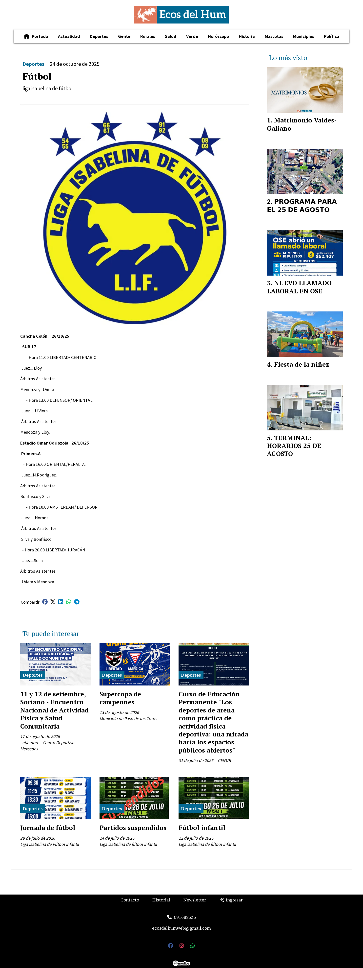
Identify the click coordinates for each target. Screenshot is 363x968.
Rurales (147, 36)
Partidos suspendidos (133, 827)
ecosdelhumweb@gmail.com (181, 928)
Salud (170, 36)
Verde (192, 36)
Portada (40, 36)
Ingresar (233, 900)
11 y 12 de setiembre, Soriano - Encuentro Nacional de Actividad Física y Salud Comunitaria (54, 710)
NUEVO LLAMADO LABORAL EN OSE (299, 287)
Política (331, 36)
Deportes (99, 36)
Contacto (130, 900)
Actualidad (69, 36)
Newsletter (194, 900)
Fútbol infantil (202, 827)
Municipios (303, 36)
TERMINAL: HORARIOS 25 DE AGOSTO (294, 445)
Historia (247, 36)
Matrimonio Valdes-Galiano (302, 124)
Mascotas (274, 36)
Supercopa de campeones (120, 698)
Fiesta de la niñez (301, 364)
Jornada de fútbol (47, 827)
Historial (161, 900)
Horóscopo (218, 36)
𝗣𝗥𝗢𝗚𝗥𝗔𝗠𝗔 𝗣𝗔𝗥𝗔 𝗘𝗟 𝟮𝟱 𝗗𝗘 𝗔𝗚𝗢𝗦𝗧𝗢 (302, 205)
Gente (124, 36)
